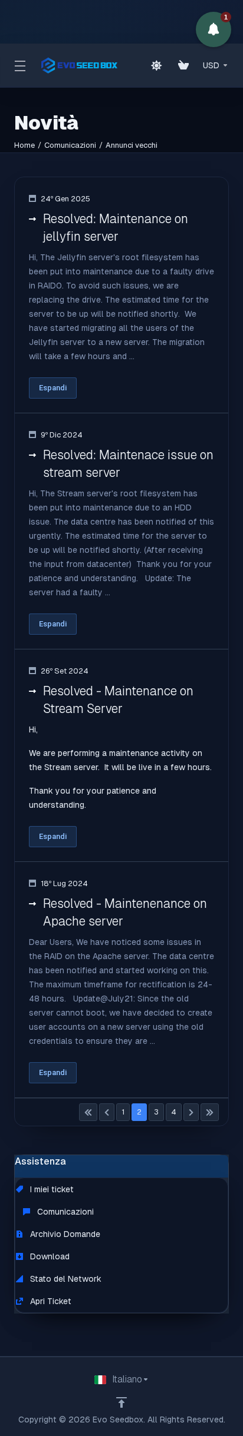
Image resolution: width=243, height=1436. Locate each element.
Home (24, 145)
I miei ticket (51, 1189)
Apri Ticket (49, 1301)
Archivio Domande (64, 1234)
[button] (213, 29)
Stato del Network (64, 1279)
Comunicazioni (70, 145)
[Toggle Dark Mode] (156, 65)
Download (49, 1256)
